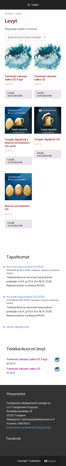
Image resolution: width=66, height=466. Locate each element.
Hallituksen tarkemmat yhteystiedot (28, 427)
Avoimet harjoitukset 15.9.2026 (25, 296)
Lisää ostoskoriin (15, 94)
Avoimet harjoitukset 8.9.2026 (25, 266)
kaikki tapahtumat (17, 326)
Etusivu (9, 13)
